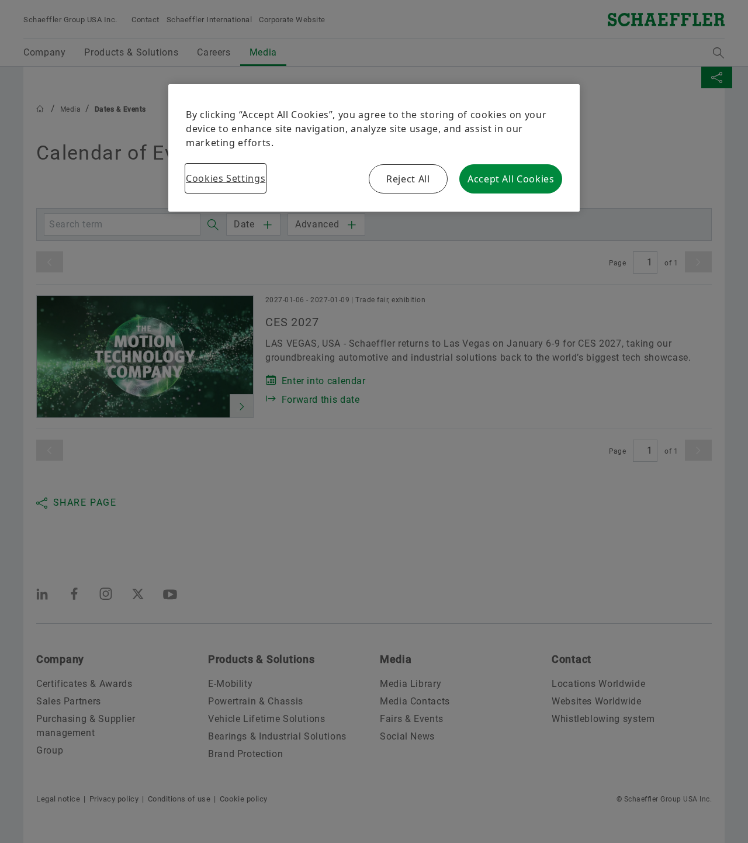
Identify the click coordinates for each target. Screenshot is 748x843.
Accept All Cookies (511, 178)
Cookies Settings (225, 178)
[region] (374, 148)
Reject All (408, 178)
